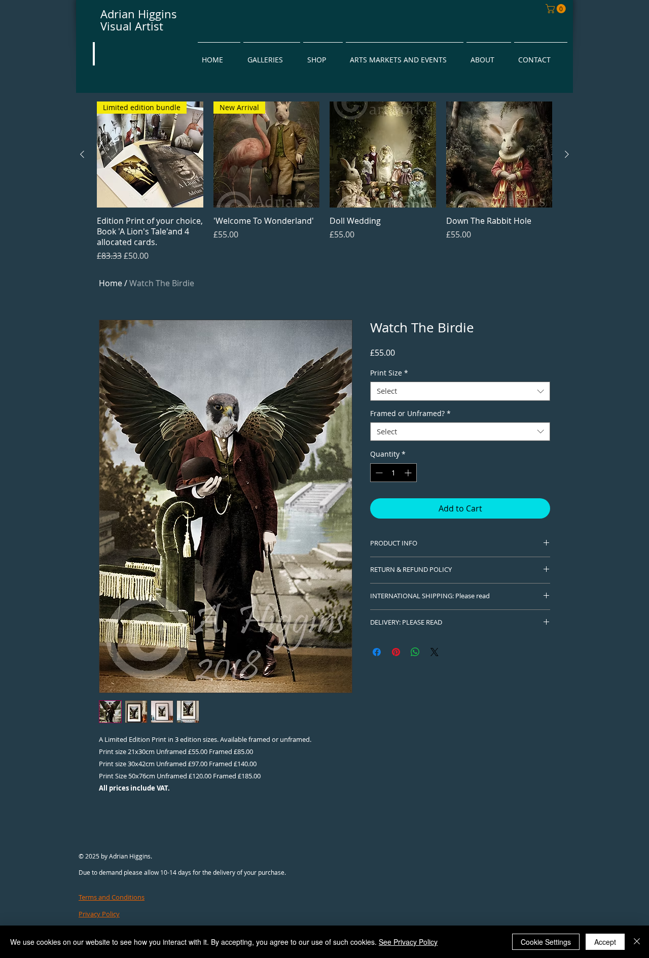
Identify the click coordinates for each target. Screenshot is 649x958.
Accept (605, 942)
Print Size (389, 373)
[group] (324, 181)
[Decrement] (378, 473)
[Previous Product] (82, 154)
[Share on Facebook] (377, 652)
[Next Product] (567, 154)
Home (110, 283)
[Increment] (409, 473)
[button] (557, 8)
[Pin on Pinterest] (396, 652)
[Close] (637, 942)
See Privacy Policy (408, 942)
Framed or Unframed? (410, 413)
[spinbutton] (393, 473)
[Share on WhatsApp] (415, 652)
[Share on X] (434, 652)
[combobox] (460, 391)
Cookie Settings (546, 942)
